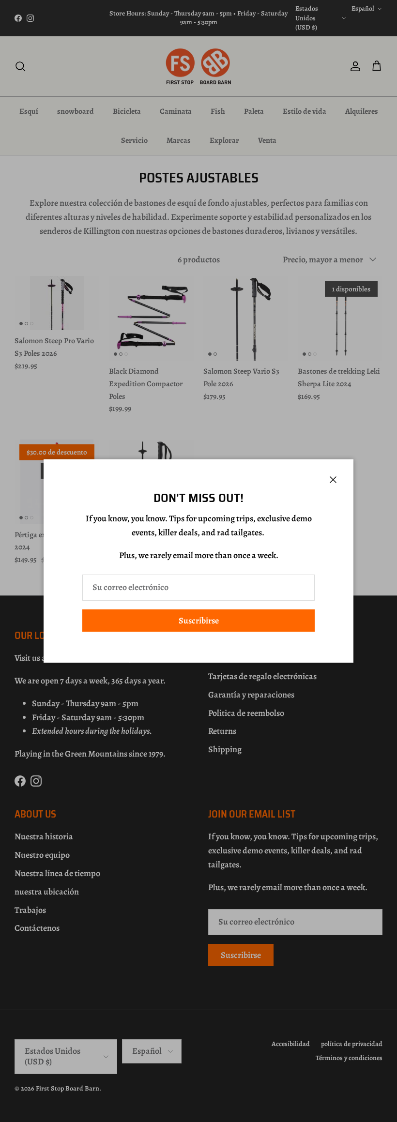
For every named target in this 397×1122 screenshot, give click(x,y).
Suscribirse (199, 620)
